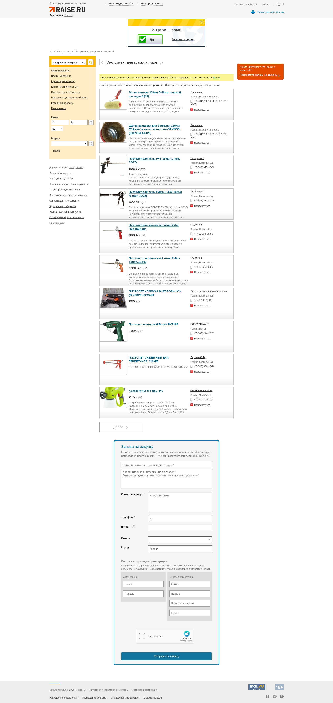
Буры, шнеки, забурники (62, 206)
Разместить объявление (271, 12)
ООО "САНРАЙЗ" (199, 324)
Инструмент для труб (61, 178)
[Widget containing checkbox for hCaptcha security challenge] (165, 636)
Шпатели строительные (64, 86)
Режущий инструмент (61, 173)
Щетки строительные (63, 81)
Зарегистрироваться (246, 4)
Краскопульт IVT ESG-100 (146, 390)
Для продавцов (150, 3)
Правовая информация (144, 690)
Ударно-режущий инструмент (65, 189)
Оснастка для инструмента (64, 200)
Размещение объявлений (63, 697)
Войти (265, 4)
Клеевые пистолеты (62, 103)
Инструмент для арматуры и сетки (68, 195)
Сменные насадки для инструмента (69, 184)
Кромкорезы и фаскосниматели (66, 217)
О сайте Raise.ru (153, 697)
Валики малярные (61, 76)
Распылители (58, 108)
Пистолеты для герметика (65, 92)
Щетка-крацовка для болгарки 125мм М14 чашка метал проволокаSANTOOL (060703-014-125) (155, 129)
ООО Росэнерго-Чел (201, 390)
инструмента (76, 167)
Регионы (123, 690)
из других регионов (208, 84)
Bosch (56, 150)
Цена (54, 117)
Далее (118, 427)
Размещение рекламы (94, 697)
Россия (216, 77)
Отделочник (197, 224)
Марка (55, 138)
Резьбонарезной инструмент (65, 211)
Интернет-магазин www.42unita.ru (209, 291)
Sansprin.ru (196, 92)
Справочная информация (125, 697)
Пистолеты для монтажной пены (69, 97)
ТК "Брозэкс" (197, 158)
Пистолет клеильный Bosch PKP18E (153, 324)
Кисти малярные (60, 70)
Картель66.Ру (197, 357)
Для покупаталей (120, 3)
